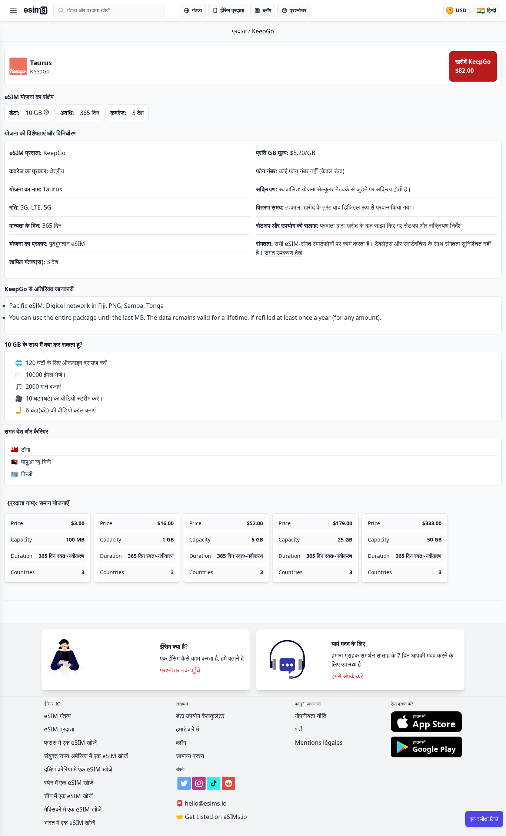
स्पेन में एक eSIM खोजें (68, 783)
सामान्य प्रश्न (190, 756)
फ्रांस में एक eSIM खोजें (70, 742)
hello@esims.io (201, 803)
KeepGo (263, 31)
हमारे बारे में (187, 729)
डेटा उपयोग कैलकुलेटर (200, 716)
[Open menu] (13, 10)
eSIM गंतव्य (57, 716)
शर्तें (298, 729)
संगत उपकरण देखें (283, 253)
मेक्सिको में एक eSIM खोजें (72, 809)
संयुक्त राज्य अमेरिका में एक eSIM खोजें (86, 756)
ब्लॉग (181, 742)
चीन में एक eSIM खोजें (68, 796)
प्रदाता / (242, 31)
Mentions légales (319, 742)
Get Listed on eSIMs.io (211, 817)
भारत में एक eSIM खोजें (69, 823)
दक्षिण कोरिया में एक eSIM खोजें (78, 769)
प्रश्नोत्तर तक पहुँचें (180, 670)
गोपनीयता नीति (310, 716)
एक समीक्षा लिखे (484, 818)
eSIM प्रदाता (59, 729)
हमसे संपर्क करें (347, 676)
